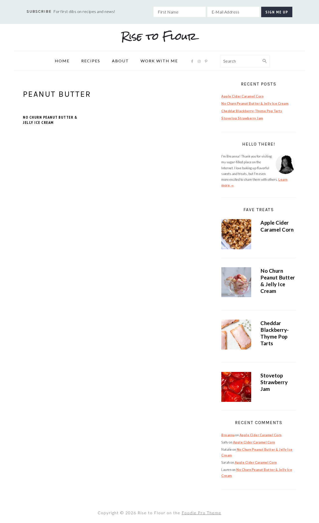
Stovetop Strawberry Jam (242, 118)
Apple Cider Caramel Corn (242, 96)
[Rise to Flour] (159, 47)
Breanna (228, 435)
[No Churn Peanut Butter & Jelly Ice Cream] (236, 283)
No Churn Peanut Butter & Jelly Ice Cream (50, 120)
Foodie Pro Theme (201, 512)
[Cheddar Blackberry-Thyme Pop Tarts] (236, 335)
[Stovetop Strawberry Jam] (236, 388)
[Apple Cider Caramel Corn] (236, 235)
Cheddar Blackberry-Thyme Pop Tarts (251, 111)
